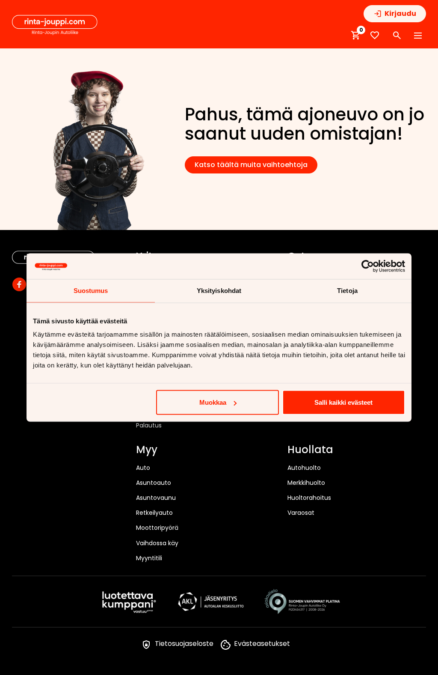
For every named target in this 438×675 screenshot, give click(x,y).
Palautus (149, 425)
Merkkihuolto (306, 482)
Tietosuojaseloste (184, 643)
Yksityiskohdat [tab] (219, 290)
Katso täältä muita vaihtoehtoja (251, 165)
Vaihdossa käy (157, 543)
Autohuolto (304, 467)
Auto (143, 467)
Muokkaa (212, 402)
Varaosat (300, 512)
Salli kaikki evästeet (343, 402)
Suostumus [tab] (91, 290)
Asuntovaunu (156, 497)
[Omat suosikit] (374, 35)
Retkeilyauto (154, 512)
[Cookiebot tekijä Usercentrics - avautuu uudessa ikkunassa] (367, 266)
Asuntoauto (153, 482)
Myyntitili (149, 558)
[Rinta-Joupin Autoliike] (55, 25)
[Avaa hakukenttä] (397, 35)
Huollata (310, 450)
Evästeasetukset (262, 643)
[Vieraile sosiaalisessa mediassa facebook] (19, 284)
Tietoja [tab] (347, 290)
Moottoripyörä (157, 527)
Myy (146, 450)
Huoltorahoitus (309, 497)
